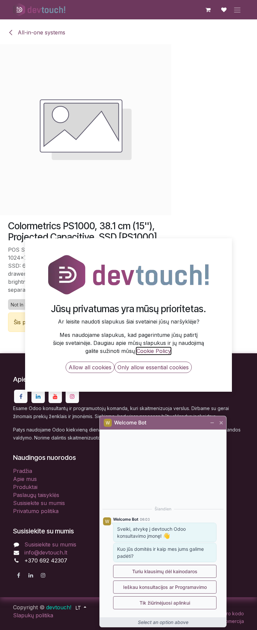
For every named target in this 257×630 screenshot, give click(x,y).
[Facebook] (20, 396)
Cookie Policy (154, 351)
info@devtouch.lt (45, 552)
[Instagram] (72, 396)
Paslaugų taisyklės (36, 495)
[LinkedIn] (38, 396)
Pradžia (22, 471)
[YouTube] (55, 396)
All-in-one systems (40, 32)
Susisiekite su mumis (39, 503)
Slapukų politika (33, 615)
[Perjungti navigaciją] (237, 10)
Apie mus (25, 479)
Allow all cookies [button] (90, 367)
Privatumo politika (36, 511)
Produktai (25, 487)
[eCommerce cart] (208, 9)
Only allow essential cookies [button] (153, 367)
